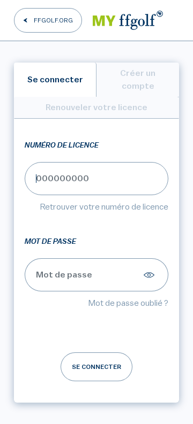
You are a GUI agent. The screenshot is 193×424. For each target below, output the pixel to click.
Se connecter (96, 367)
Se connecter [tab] (55, 79)
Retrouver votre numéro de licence (104, 207)
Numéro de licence (62, 145)
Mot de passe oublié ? (128, 303)
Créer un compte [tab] (137, 79)
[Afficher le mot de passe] (151, 274)
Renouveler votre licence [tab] (96, 107)
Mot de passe (50, 241)
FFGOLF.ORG (53, 20)
